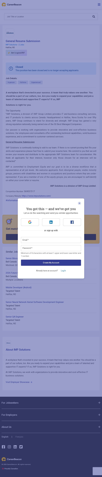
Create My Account (51, 263)
